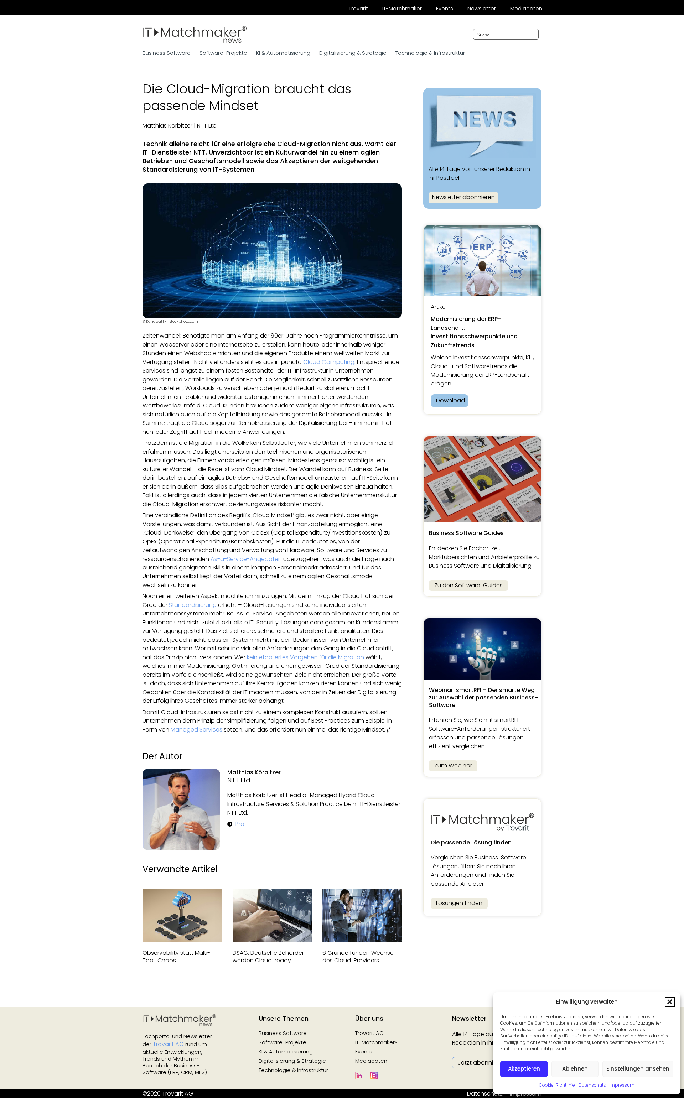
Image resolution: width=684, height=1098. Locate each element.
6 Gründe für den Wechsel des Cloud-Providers (358, 956)
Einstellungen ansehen (637, 1068)
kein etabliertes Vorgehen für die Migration (305, 657)
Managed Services (196, 729)
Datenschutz (592, 1085)
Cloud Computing (328, 362)
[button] (669, 1001)
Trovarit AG (168, 1044)
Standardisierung (193, 605)
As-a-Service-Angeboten (246, 559)
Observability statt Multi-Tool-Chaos (176, 956)
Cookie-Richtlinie (557, 1085)
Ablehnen (575, 1068)
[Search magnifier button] (533, 34)
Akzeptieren (524, 1068)
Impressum (621, 1085)
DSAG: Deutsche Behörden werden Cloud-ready (269, 956)
